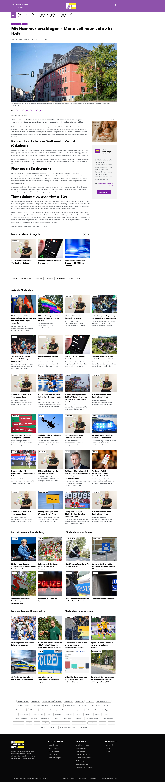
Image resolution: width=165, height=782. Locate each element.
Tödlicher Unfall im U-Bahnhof (103, 598)
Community (53, 754)
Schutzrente (56, 705)
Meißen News (70, 651)
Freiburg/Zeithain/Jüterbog (52, 701)
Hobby (56, 718)
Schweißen (58, 714)
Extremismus (24, 714)
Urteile (71, 278)
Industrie (69, 714)
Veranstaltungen (55, 758)
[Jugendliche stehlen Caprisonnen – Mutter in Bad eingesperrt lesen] (50, 662)
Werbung (15, 241)
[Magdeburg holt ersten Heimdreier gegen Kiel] (50, 383)
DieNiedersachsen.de (83, 754)
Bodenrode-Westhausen (68, 727)
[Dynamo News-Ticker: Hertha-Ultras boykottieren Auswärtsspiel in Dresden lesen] (77, 628)
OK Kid (111, 723)
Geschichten (43, 492)
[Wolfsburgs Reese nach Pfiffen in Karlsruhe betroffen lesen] (23, 628)
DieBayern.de (80, 751)
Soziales (42, 296)
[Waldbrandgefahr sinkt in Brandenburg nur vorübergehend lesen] (23, 584)
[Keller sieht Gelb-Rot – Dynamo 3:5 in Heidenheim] (23, 459)
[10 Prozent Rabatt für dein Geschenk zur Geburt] (23, 249)
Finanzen (78, 718)
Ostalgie (87, 714)
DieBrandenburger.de (83, 758)
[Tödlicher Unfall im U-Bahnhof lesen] (104, 584)
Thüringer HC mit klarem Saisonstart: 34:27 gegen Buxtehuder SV (20, 359)
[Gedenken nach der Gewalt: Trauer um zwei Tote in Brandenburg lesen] (50, 549)
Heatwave (79, 701)
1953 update (70, 617)
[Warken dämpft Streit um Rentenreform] (23, 304)
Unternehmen (54, 748)
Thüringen (39, 278)
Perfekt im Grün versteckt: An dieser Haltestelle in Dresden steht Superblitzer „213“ (102, 679)
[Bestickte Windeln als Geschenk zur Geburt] (77, 304)
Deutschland (61, 278)
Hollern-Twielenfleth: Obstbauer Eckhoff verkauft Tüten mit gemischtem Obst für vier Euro (50, 645)
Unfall (41, 416)
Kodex (73, 778)
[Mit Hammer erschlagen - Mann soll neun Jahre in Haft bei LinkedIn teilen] (27, 110)
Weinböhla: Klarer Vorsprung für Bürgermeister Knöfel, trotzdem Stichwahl (76, 679)
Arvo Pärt (52, 727)
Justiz (25, 24)
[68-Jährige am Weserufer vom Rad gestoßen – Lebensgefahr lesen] (23, 662)
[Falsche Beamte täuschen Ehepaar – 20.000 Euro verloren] (77, 249)
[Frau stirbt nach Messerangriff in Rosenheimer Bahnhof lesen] (78, 584)
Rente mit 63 (96, 705)
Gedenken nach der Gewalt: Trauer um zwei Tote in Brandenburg (48, 566)
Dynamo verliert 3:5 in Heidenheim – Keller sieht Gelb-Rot (23, 473)
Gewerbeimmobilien (103, 701)
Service (65, 778)
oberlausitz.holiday (82, 764)
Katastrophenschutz (41, 705)
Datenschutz (93, 778)
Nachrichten (16, 24)
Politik (35, 15)
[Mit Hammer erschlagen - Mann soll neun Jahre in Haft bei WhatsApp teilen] (17, 110)
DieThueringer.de (82, 761)
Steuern (97, 714)
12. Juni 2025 (25, 40)
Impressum (82, 778)
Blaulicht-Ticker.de (82, 745)
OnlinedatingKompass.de (84, 767)
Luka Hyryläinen (107, 710)
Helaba (102, 723)
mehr (28, 330)
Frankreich (65, 710)
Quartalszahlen (23, 701)
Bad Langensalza (78, 723)
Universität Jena (38, 714)
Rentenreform (20, 710)
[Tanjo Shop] (104, 132)
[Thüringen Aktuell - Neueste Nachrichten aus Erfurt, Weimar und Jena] (71, 6)
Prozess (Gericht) (26, 278)
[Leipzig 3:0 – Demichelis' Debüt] (77, 500)
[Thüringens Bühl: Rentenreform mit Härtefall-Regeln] (77, 459)
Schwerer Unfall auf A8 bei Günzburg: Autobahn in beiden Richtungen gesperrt (103, 566)
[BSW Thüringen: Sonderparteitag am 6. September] (104, 459)
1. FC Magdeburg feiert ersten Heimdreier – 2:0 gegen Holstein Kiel (50, 397)
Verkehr (90, 701)
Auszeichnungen (107, 718)
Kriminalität (49, 278)
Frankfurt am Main (24, 705)
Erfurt (15, 40)
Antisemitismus (70, 705)
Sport (46, 15)
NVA (49, 714)
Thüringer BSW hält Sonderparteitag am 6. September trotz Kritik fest (102, 473)
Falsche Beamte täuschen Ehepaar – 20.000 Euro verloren (75, 263)
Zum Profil (103, 192)
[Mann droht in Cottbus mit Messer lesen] (50, 584)
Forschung (92, 723)
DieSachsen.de (81, 748)
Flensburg (84, 727)
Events (56, 15)
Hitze (106, 714)
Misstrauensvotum (92, 718)
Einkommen (33, 710)
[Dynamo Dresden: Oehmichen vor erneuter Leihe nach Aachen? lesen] (103, 628)
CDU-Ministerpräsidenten (61, 723)
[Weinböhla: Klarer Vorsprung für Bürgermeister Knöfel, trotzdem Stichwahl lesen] (77, 662)
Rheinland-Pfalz (93, 710)
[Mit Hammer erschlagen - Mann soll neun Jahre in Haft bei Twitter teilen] (36, 110)
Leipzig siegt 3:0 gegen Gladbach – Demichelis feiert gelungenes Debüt (75, 514)
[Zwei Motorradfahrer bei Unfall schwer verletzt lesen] (78, 549)
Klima (43, 727)
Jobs (66, 15)
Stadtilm (34, 718)
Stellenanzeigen (54, 751)
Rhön (29, 723)
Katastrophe (19, 723)
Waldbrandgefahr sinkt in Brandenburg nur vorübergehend (20, 601)
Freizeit (45, 723)
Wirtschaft (23, 15)
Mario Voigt (53, 710)
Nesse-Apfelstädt (21, 718)
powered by (17, 7)
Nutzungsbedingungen (109, 778)
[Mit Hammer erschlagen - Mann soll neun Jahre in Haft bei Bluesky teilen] (31, 110)
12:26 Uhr (36, 40)
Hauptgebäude (78, 710)
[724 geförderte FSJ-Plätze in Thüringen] (23, 423)
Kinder (44, 710)
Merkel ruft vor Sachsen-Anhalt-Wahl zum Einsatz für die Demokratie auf (23, 566)
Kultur (95, 337)
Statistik (106, 705)
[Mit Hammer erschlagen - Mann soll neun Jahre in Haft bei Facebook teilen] (22, 110)
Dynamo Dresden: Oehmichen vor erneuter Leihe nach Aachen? (102, 645)
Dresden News (96, 651)
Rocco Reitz (83, 705)
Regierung (68, 701)
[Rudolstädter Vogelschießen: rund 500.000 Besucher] (77, 383)
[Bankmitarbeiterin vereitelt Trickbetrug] (50, 249)
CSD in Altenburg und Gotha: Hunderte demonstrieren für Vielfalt (49, 318)
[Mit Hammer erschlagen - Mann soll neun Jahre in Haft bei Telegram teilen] (41, 110)
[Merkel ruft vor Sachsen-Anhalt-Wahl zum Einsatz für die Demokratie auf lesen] (23, 549)
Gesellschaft (67, 718)
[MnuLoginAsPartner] (115, 5)
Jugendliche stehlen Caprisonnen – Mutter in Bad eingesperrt (48, 679)
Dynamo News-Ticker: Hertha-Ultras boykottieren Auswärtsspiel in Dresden (76, 645)
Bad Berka (35, 701)
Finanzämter (45, 718)
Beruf (68, 451)
